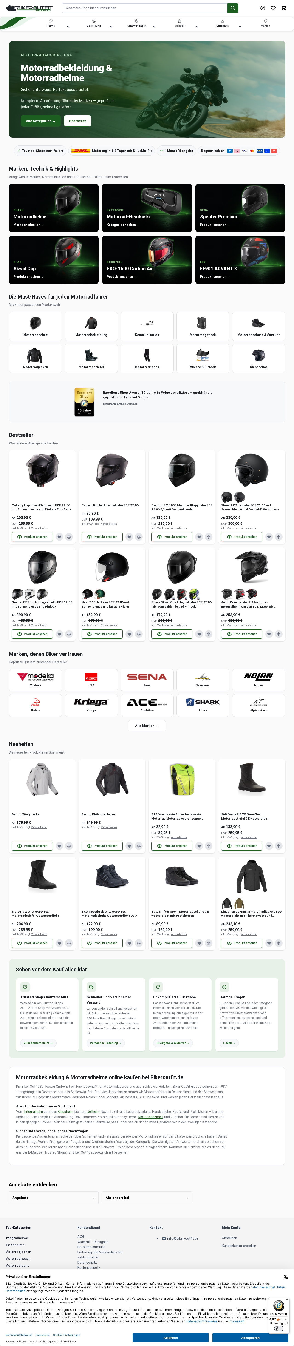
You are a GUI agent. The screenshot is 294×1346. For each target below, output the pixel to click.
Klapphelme (14, 1245)
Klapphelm (66, 1112)
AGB (80, 1237)
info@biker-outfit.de (182, 1238)
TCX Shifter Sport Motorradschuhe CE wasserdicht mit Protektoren (180, 913)
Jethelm (93, 1112)
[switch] (278, 1328)
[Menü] (286, 1300)
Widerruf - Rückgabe (92, 1242)
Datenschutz (87, 1263)
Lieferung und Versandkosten (99, 1252)
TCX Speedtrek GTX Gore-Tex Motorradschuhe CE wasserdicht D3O (109, 913)
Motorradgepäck (150, 1117)
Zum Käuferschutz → (38, 1043)
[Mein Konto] (263, 8)
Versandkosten (39, 528)
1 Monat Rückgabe (176, 150)
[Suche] (233, 8)
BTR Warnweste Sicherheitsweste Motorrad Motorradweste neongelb (177, 816)
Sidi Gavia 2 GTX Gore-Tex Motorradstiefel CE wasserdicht (245, 816)
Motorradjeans (17, 1265)
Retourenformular (91, 1247)
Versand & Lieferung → (106, 1043)
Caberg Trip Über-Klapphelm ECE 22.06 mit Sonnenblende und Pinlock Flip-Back (41, 507)
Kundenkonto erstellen (239, 1246)
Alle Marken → (147, 726)
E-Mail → (229, 1043)
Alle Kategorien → (41, 121)
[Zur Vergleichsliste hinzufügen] (69, 537)
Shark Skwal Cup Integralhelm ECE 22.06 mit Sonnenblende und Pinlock (181, 604)
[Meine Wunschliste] (273, 8)
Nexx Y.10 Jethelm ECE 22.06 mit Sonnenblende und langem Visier (105, 604)
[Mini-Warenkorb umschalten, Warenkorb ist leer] (284, 8)
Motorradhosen (18, 1259)
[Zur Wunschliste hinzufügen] (59, 537)
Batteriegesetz (88, 1268)
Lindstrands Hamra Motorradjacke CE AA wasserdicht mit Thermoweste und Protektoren (251, 914)
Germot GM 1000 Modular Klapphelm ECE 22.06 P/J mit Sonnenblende (181, 507)
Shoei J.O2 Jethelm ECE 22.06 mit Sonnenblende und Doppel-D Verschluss (250, 507)
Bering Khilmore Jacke (98, 814)
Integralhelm (33, 1112)
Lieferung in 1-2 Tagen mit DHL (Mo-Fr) (122, 151)
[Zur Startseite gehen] (29, 8)
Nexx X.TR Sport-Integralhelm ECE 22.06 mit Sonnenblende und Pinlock (42, 604)
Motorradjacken (18, 1252)
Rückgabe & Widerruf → (173, 1043)
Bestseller (77, 121)
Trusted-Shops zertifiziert (40, 150)
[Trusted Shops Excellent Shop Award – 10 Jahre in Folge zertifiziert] (84, 402)
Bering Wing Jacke (25, 814)
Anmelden (229, 1238)
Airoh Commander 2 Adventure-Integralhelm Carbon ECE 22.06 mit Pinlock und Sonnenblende (247, 604)
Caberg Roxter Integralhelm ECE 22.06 (110, 505)
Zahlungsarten (88, 1257)
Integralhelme (16, 1238)
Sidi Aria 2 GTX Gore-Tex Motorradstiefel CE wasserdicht (35, 913)
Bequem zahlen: (213, 151)
